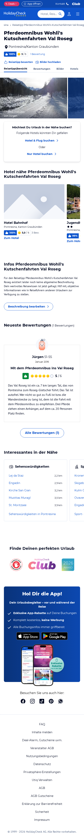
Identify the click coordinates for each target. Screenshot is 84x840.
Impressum (42, 820)
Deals (10, 3)
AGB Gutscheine (42, 796)
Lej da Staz (16, 475)
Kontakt (60, 3)
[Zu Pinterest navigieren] (51, 701)
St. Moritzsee (17, 505)
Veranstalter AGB (42, 748)
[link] (69, 14)
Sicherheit (42, 812)
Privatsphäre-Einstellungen (42, 772)
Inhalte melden (42, 732)
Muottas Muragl (20, 497)
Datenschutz (42, 764)
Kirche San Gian (19, 490)
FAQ (42, 724)
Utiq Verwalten (42, 780)
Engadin (14, 483)
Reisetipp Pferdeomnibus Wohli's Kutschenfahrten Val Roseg (48, 24)
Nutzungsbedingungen (42, 756)
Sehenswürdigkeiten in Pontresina (32, 514)
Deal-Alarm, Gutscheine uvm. (42, 740)
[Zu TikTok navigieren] (42, 701)
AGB (42, 788)
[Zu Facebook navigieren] (23, 701)
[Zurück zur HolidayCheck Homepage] (15, 14)
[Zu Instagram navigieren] (32, 701)
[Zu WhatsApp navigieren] (60, 701)
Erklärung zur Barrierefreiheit (42, 804)
